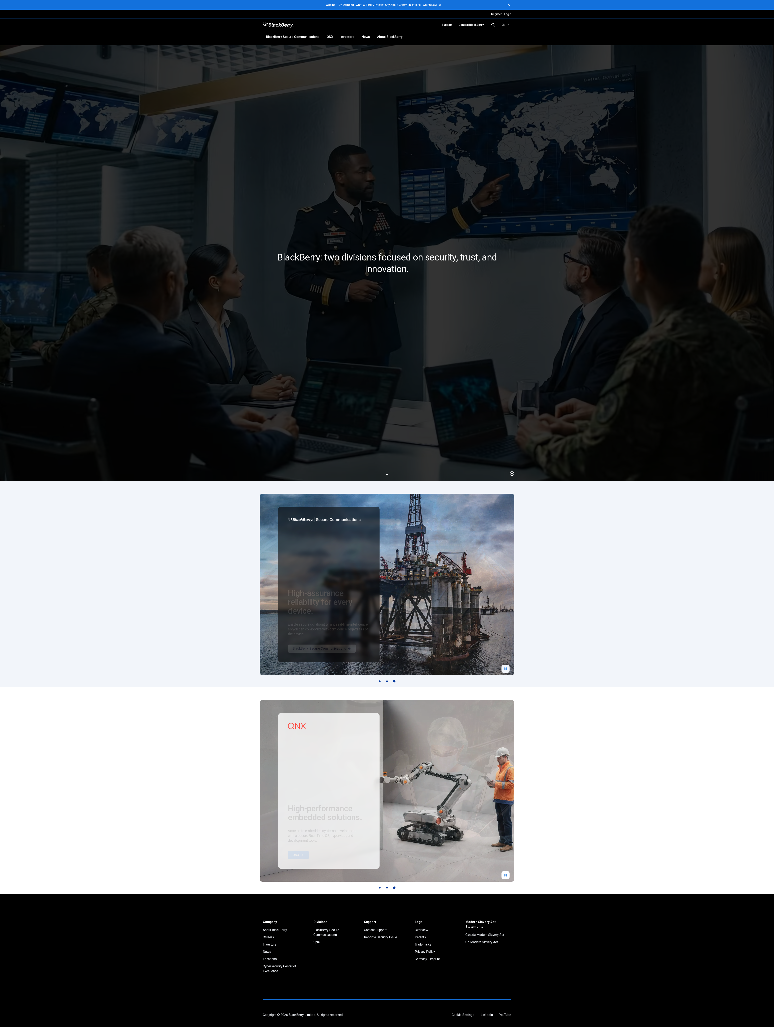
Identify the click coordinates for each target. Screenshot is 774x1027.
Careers (268, 937)
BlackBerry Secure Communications (292, 37)
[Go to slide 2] (387, 681)
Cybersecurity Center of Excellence (279, 968)
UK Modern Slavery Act (481, 942)
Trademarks (423, 944)
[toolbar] (387, 681)
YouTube (505, 1015)
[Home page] (307, 25)
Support (447, 24)
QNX (330, 37)
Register (496, 14)
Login (507, 14)
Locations (270, 959)
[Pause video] (510, 472)
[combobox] (505, 24)
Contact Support (375, 930)
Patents (420, 937)
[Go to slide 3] (394, 681)
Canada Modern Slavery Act (484, 935)
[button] (387, 263)
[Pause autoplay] (505, 669)
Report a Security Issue (380, 937)
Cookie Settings (463, 1015)
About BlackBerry (390, 37)
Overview (421, 930)
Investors (347, 37)
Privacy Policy (425, 952)
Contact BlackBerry (471, 24)
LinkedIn (487, 1015)
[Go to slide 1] (379, 681)
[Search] (493, 25)
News (366, 37)
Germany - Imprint (427, 959)
